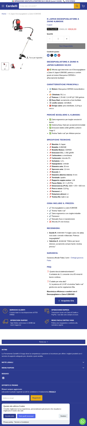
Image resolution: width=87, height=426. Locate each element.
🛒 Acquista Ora (66, 301)
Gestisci (63, 416)
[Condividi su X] (51, 55)
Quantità (50, 34)
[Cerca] (77, 6)
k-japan (49, 25)
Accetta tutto (9, 416)
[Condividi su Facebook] (48, 55)
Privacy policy (8, 422)
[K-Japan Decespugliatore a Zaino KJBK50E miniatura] (5, 66)
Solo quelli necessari (26, 416)
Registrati (36, 398)
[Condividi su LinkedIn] (55, 55)
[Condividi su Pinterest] (59, 55)
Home (4, 14)
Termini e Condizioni (21, 422)
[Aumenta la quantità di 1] (67, 39)
